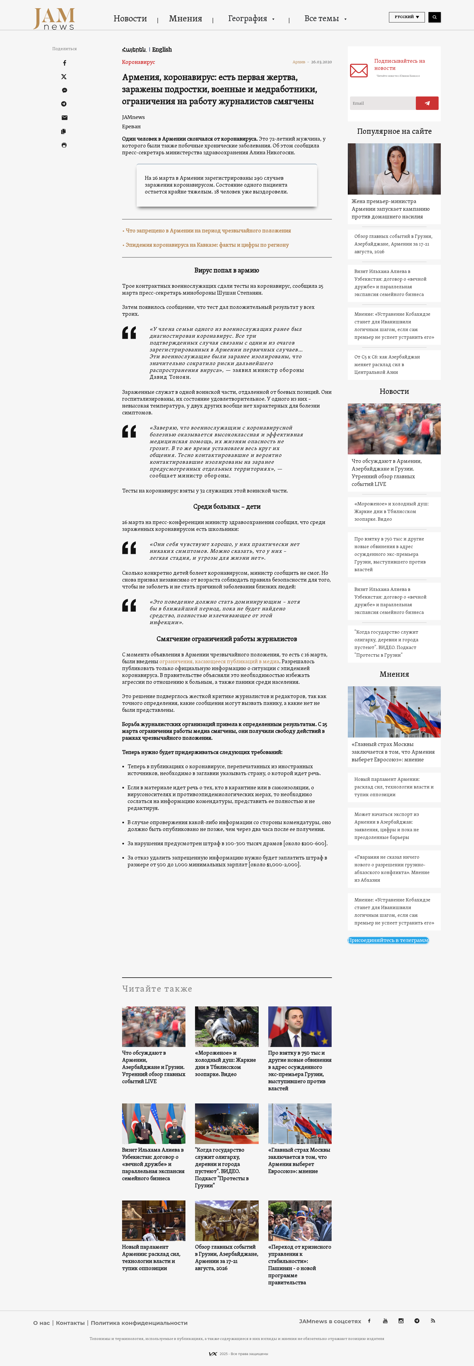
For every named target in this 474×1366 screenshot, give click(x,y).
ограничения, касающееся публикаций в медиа (219, 661)
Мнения (185, 19)
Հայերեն (134, 49)
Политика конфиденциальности (139, 1323)
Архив (301, 61)
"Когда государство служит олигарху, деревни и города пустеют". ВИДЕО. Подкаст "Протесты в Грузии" (222, 1168)
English (162, 49)
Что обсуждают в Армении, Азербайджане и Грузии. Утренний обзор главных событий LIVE (153, 1067)
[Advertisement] (227, 922)
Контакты (70, 1323)
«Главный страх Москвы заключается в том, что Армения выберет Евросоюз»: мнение (299, 1161)
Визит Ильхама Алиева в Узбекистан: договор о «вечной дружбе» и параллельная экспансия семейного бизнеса (153, 1164)
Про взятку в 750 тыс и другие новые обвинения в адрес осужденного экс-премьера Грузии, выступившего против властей (300, 1071)
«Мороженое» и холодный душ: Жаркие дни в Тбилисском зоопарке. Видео (225, 1064)
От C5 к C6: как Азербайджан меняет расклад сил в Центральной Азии (387, 365)
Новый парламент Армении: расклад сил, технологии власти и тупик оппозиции (151, 1258)
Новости (130, 19)
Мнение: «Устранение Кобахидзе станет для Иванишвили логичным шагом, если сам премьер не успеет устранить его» (394, 326)
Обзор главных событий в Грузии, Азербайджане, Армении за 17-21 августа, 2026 (226, 1258)
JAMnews (133, 117)
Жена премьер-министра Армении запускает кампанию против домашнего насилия (391, 209)
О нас (41, 1323)
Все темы (321, 19)
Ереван (131, 126)
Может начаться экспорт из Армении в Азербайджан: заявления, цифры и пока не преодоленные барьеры (386, 826)
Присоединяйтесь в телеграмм (388, 940)
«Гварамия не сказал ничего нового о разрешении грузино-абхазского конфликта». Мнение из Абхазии (392, 869)
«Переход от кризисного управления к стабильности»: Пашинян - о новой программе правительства (299, 1265)
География (247, 19)
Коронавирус (138, 62)
